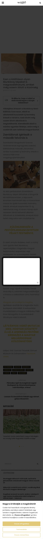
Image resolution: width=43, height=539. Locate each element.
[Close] (41, 501)
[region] (21, 520)
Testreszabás (21, 529)
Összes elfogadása (21, 524)
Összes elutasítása (21, 535)
